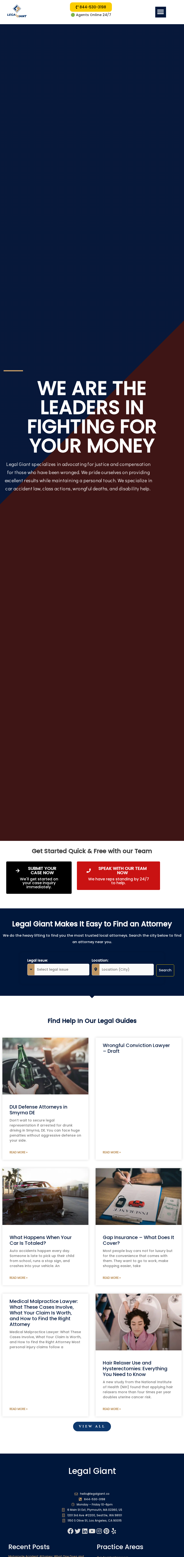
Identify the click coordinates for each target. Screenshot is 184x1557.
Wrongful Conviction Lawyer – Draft (136, 1048)
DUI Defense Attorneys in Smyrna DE (38, 1110)
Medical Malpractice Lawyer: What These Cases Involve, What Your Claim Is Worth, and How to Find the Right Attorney (44, 1313)
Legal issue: (37, 960)
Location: (100, 960)
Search (165, 970)
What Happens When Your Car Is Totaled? (41, 1240)
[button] (160, 12)
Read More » (19, 1152)
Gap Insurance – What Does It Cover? (138, 1240)
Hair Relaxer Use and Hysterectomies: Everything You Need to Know (135, 1368)
